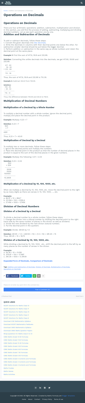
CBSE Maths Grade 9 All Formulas (16, 346)
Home (6, 10)
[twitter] (49, 388)
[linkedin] (40, 388)
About (30, 399)
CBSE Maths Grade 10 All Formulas (16, 343)
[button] (2, 3)
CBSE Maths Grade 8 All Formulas (16, 349)
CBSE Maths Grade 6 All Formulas (16, 355)
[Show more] (43, 276)
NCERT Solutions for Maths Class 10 (16, 312)
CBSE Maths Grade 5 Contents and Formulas (20, 359)
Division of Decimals (43, 267)
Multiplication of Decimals (60, 267)
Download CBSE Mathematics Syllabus (17, 327)
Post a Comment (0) (42, 289)
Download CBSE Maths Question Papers (18, 330)
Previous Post (7, 296)
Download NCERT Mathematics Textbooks (18, 324)
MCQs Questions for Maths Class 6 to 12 (18, 334)
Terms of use (58, 399)
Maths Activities (9, 374)
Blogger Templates (68, 396)
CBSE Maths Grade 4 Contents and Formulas (20, 362)
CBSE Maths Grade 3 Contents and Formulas (20, 365)
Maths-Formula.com (54, 396)
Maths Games (8, 371)
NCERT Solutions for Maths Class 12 (16, 305)
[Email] (39, 276)
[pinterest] (45, 388)
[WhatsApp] (34, 276)
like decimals (40, 43)
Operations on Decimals (12, 269)
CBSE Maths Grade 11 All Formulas (16, 340)
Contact (37, 399)
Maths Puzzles (9, 368)
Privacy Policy (47, 399)
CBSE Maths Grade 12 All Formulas (16, 337)
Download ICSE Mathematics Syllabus (17, 321)
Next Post (79, 296)
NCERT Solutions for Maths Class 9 (16, 315)
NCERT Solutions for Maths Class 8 (16, 318)
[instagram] (35, 388)
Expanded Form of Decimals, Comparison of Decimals (28, 261)
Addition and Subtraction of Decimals (21, 10)
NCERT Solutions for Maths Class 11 (16, 309)
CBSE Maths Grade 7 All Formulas (16, 352)
